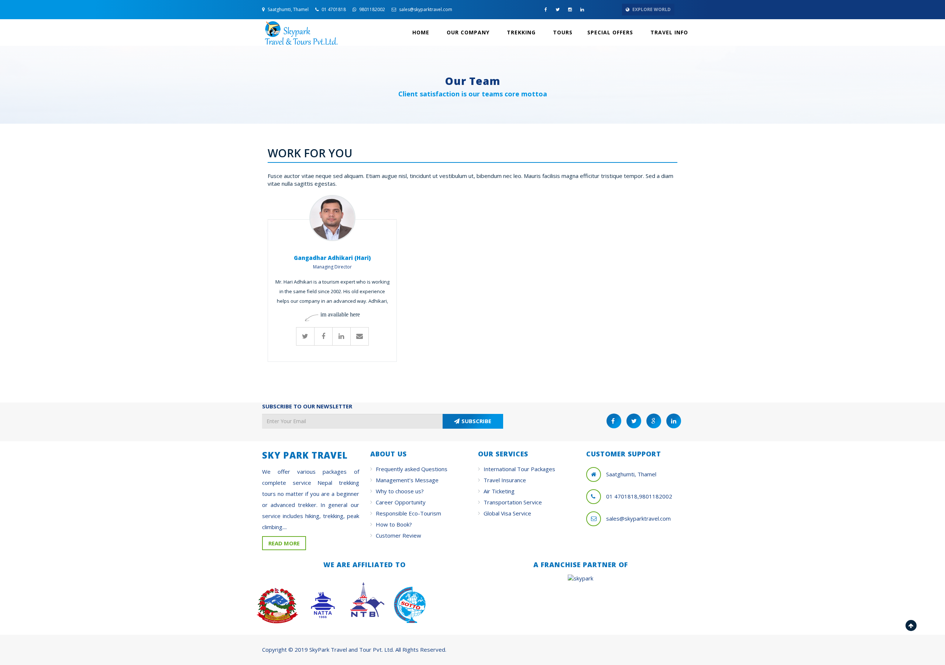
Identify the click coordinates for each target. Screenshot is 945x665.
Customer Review (398, 535)
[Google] (341, 336)
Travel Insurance (505, 480)
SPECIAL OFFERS (610, 32)
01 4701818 (333, 9)
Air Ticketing (499, 491)
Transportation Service (513, 502)
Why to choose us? (400, 491)
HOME (420, 32)
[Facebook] (323, 336)
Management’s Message (407, 480)
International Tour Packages (519, 469)
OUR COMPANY (467, 32)
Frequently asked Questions (411, 469)
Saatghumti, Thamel (288, 9)
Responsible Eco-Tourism (408, 513)
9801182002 (371, 9)
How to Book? (394, 524)
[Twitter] (305, 336)
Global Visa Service (507, 513)
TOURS (562, 32)
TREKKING (520, 32)
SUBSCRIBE (476, 421)
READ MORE (284, 543)
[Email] (359, 336)
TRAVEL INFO (668, 32)
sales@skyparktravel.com (425, 9)
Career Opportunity (401, 502)
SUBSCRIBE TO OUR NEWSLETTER (307, 406)
